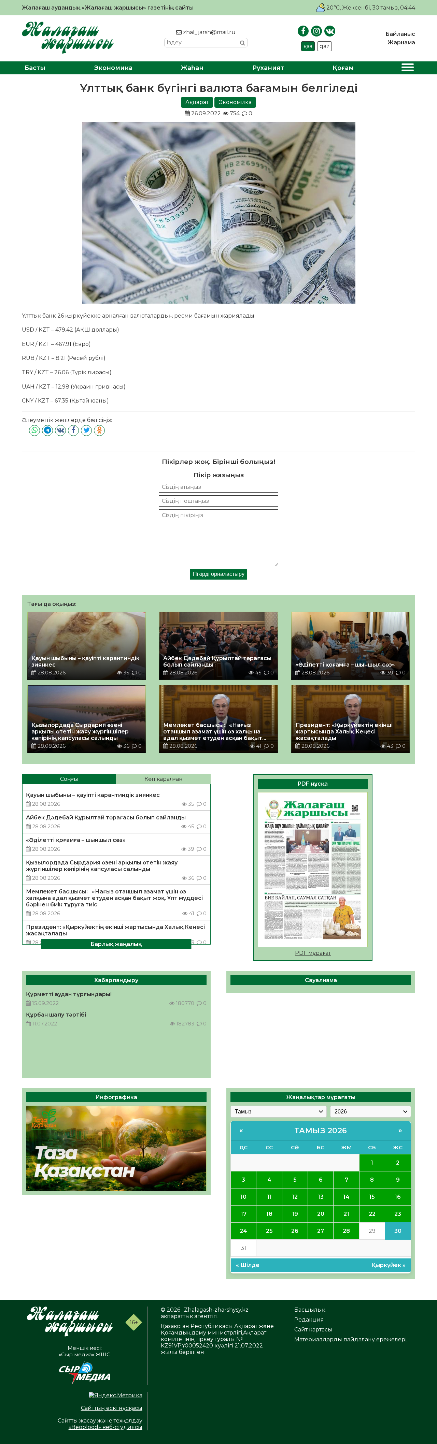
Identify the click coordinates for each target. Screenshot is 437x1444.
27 (320, 1231)
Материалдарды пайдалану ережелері (350, 1339)
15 (372, 1197)
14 (346, 1197)
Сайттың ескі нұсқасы (111, 1408)
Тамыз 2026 (320, 1130)
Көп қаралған (163, 779)
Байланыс (400, 34)
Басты (35, 68)
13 (321, 1197)
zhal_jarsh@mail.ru (209, 32)
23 (397, 1214)
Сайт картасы (313, 1329)
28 (346, 1231)
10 (243, 1197)
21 (346, 1214)
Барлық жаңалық (116, 943)
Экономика (113, 68)
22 (372, 1214)
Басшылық (309, 1310)
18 (269, 1214)
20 (320, 1214)
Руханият (268, 68)
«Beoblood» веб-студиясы (105, 1427)
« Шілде (247, 1265)
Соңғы (69, 779)
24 (243, 1231)
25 (269, 1231)
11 (269, 1197)
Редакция (309, 1319)
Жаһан (192, 68)
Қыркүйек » (388, 1265)
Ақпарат (197, 102)
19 (295, 1214)
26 (294, 1231)
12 (295, 1197)
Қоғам (343, 68)
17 (243, 1214)
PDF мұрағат (313, 953)
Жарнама (401, 42)
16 (398, 1197)
